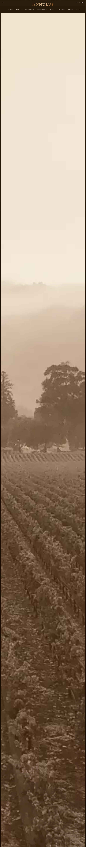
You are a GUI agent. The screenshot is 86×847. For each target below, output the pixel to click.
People (19, 9)
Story (10, 9)
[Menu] (3, 2)
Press (70, 9)
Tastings (61, 9)
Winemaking (42, 9)
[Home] (43, 5)
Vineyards (29, 9)
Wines (52, 9)
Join (78, 9)
